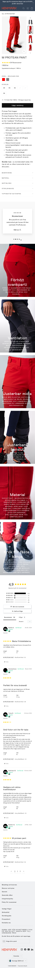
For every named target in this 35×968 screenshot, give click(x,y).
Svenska (16, 956)
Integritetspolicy (7, 898)
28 (4, 88)
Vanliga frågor (7, 909)
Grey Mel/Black (7, 79)
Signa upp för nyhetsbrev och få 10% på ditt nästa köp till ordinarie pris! (17, 931)
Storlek (5, 84)
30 (9, 88)
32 (15, 88)
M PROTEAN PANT (8, 657)
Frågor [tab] (21, 617)
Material (5, 178)
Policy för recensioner (9, 902)
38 (4, 93)
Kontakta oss (6, 922)
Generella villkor (7, 895)
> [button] (23, 871)
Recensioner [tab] (8, 617)
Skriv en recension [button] (18, 607)
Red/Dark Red (3, 79)
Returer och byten (8, 888)
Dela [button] (7, 662)
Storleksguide (8, 188)
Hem (3, 13)
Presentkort (6, 919)
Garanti (4, 891)
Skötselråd (6, 183)
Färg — (10, 76)
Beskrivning (7, 172)
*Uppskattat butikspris (11, 193)
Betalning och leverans (9, 884)
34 (20, 88)
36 (25, 88)
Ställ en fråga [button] (18, 611)
